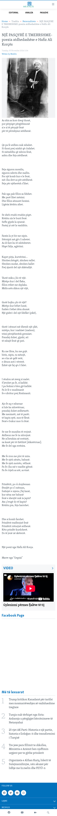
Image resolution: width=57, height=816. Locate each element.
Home (5, 21)
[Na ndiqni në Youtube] (17, 792)
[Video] (35, 812)
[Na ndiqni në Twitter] (10, 792)
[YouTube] (22, 812)
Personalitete (29, 21)
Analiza (29, 13)
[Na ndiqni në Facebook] (4, 792)
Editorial (13, 13)
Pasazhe (44, 13)
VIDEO (8, 568)
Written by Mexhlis (9, 54)
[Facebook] (9, 812)
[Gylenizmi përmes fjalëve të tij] (28, 587)
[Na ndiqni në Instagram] (23, 792)
